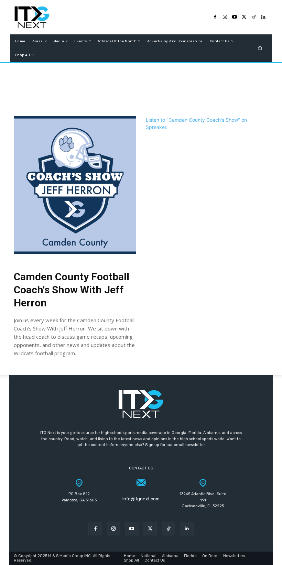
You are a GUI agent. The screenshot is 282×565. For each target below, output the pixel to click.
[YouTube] (234, 17)
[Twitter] (244, 17)
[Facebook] (215, 17)
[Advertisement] (141, 90)
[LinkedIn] (263, 17)
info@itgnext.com (141, 498)
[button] (260, 48)
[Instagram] (225, 17)
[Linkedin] (186, 528)
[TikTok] (254, 17)
